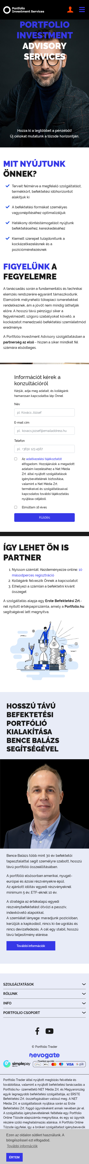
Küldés (44, 517)
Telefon (19, 440)
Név (17, 404)
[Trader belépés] (71, 10)
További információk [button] (22, 1146)
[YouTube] (48, 1031)
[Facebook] (38, 1031)
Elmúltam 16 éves (34, 507)
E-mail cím (21, 422)
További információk (31, 946)
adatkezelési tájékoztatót (44, 459)
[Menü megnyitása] (82, 10)
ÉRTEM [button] (14, 1157)
